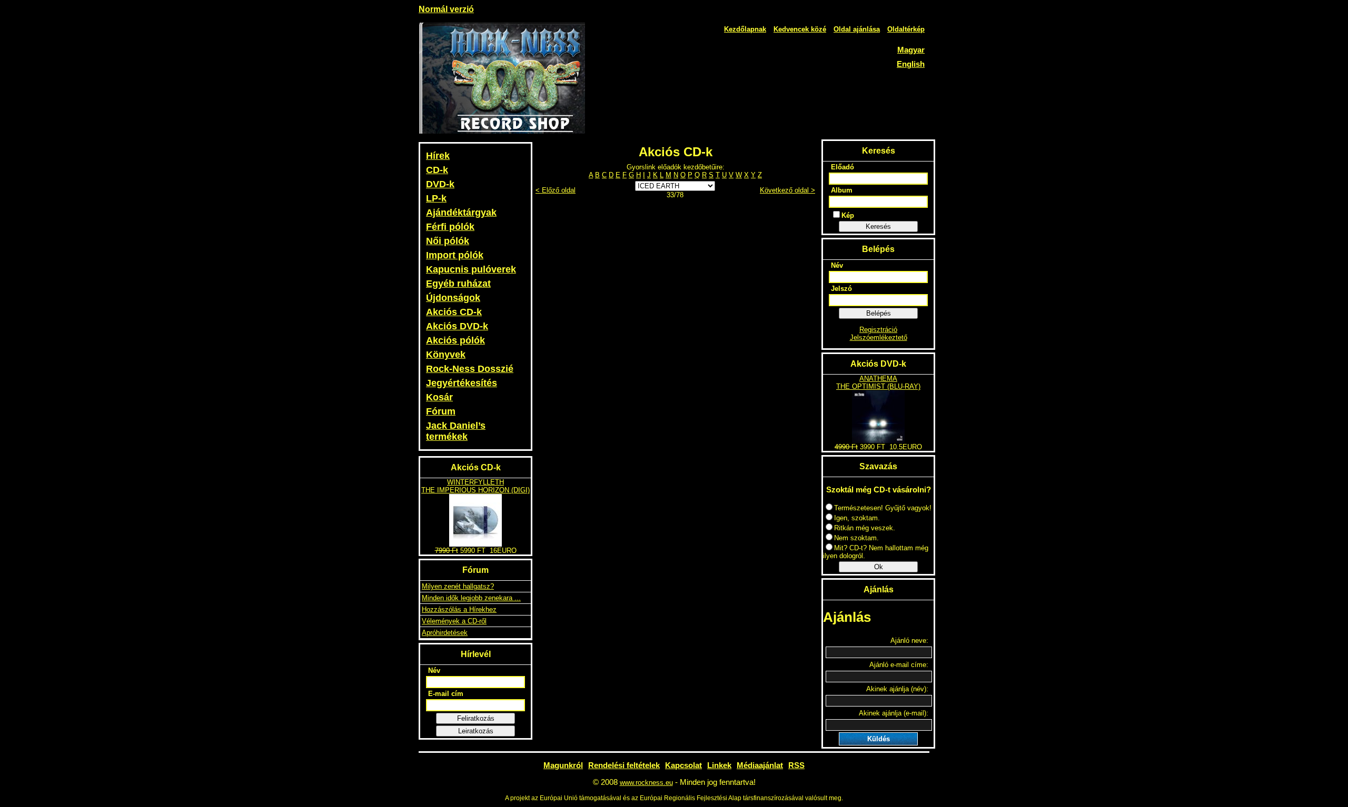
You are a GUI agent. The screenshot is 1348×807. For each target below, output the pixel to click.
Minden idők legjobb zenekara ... (471, 598)
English (911, 63)
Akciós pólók (455, 340)
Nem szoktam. (856, 538)
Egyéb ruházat (458, 283)
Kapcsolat (683, 765)
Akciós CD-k (454, 312)
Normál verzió (446, 9)
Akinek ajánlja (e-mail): (893, 713)
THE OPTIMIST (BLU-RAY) (878, 386)
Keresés (878, 226)
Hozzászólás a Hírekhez (459, 609)
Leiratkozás (475, 731)
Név (434, 670)
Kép (847, 215)
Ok (878, 567)
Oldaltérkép (906, 29)
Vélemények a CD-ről (454, 621)
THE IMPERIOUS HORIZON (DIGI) (475, 490)
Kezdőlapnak (745, 29)
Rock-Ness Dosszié (469, 369)
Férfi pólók (450, 226)
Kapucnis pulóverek (471, 269)
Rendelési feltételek (624, 765)
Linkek (719, 765)
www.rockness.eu (646, 782)
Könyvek (445, 354)
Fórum (440, 411)
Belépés (878, 313)
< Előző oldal (556, 190)
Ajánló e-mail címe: (898, 665)
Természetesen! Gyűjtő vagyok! (882, 508)
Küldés (878, 739)
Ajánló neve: (909, 640)
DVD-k (440, 184)
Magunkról (563, 765)
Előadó (842, 167)
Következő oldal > (787, 190)
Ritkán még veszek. (864, 528)
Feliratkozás (475, 718)
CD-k (437, 170)
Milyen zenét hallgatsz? (458, 586)
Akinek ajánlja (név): (897, 689)
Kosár (439, 397)
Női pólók (447, 241)
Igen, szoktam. (857, 518)
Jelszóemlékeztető (878, 337)
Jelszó (841, 288)
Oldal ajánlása (857, 29)
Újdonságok (453, 297)
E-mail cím (445, 694)
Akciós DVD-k (457, 326)
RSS (796, 765)
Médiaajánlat (760, 765)
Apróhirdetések (445, 633)
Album (842, 190)
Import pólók (454, 255)
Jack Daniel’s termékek (455, 431)
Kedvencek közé (800, 29)
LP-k (436, 198)
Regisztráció (878, 330)
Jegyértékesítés (461, 383)
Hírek (438, 155)
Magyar (911, 49)
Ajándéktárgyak (461, 212)
